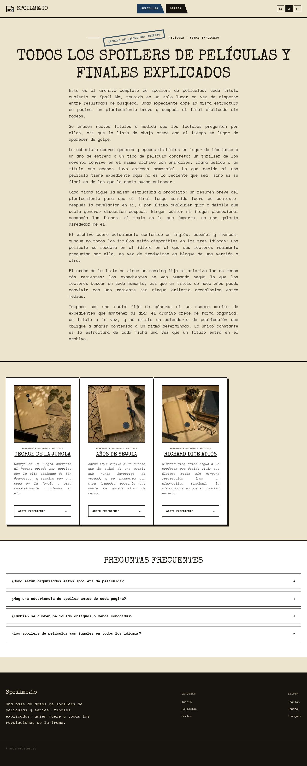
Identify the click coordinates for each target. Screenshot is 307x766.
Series (175, 8)
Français (294, 716)
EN (280, 9)
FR (297, 9)
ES (289, 9)
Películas (150, 8)
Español (294, 709)
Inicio (187, 702)
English (294, 702)
